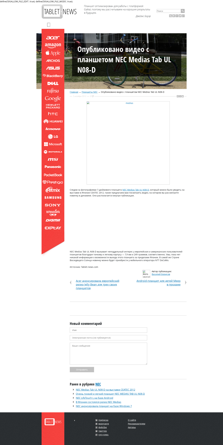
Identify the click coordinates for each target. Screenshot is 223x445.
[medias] (128, 183)
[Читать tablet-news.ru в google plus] (183, 15)
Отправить (82, 369)
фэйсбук (102, 427)
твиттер (102, 431)
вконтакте (103, 424)
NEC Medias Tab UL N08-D (135, 189)
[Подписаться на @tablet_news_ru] (180, 15)
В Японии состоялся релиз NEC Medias (98, 402)
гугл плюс (103, 435)
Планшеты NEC (90, 92)
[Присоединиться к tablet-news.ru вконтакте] (173, 15)
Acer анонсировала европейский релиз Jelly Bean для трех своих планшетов (97, 284)
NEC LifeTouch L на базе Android (94, 398)
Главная (74, 92)
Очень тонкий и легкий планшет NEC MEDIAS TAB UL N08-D (110, 393)
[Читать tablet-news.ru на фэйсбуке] (177, 15)
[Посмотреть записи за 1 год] (74, 420)
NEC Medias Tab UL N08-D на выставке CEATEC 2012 (105, 389)
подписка (103, 420)
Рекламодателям (136, 423)
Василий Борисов (161, 274)
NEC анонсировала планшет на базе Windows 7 (104, 406)
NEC (98, 384)
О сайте (132, 420)
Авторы (132, 427)
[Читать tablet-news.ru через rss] (170, 15)
